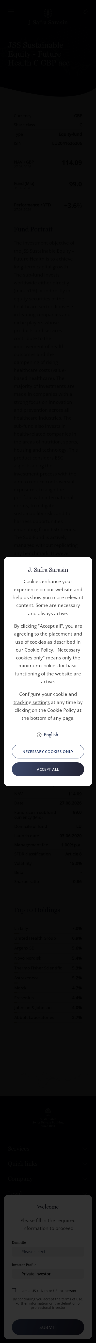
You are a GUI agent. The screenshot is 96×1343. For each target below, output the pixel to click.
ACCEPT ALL (48, 769)
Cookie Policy (39, 650)
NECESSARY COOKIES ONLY (48, 751)
